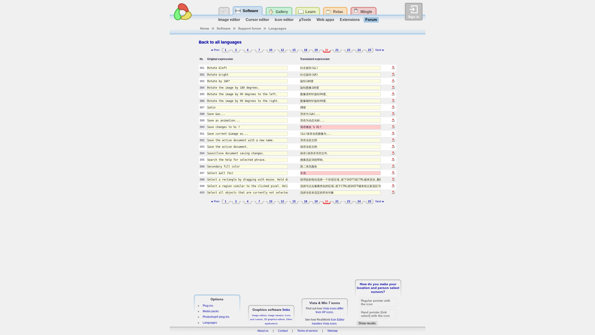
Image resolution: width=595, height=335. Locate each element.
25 (369, 50)
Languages (277, 28)
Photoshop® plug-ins (216, 316)
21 (337, 50)
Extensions (350, 20)
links (286, 310)
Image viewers (275, 315)
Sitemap (332, 330)
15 (294, 50)
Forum (371, 20)
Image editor (229, 20)
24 (359, 50)
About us (262, 330)
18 (305, 50)
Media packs (211, 311)
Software (224, 28)
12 (282, 50)
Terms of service (307, 330)
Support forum (249, 28)
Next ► (380, 50)
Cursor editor (257, 20)
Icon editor (284, 20)
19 (316, 50)
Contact (283, 330)
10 (270, 50)
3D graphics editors (274, 319)
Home (204, 28)
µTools (305, 20)
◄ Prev (215, 50)
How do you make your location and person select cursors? (378, 287)
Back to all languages (220, 42)
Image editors (259, 315)
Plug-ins (208, 305)
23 (348, 50)
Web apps (325, 20)
